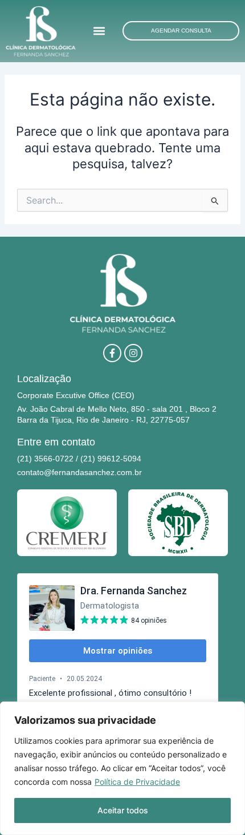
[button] (99, 31)
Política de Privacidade (137, 782)
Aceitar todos (122, 810)
